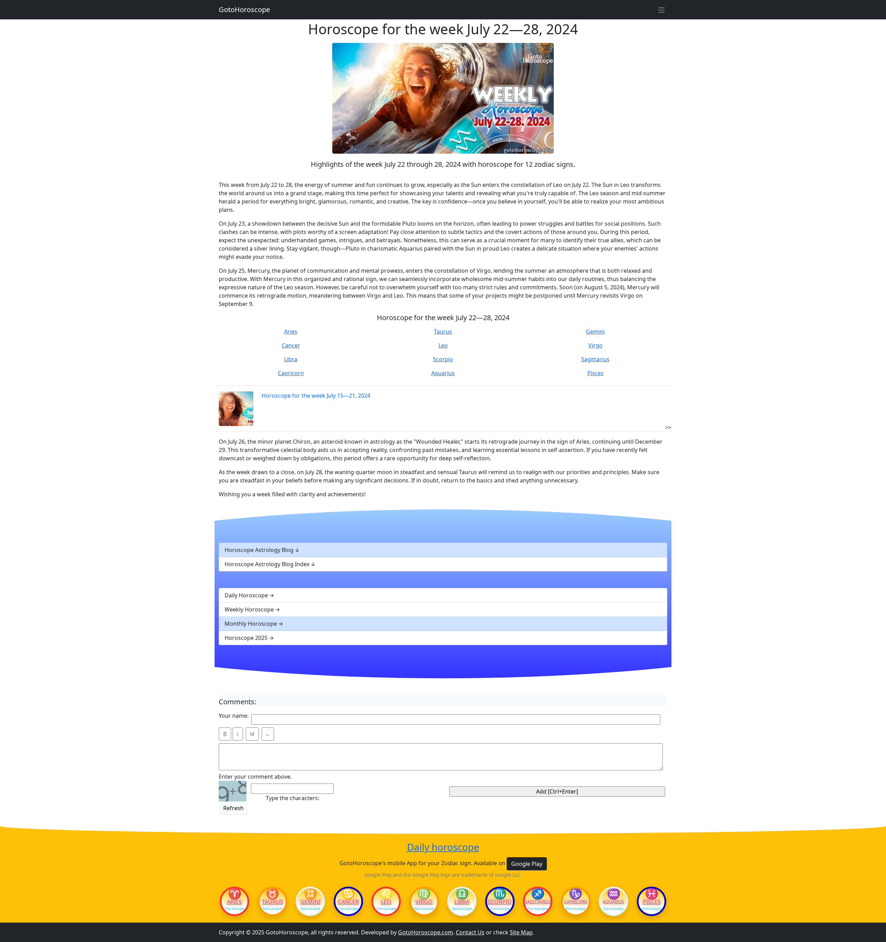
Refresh (233, 808)
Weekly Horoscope (249, 609)
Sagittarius (595, 359)
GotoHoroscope (244, 9)
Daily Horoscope (246, 595)
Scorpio (443, 359)
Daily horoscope (443, 847)
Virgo (595, 345)
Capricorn (291, 373)
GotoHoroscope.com (425, 932)
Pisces (595, 373)
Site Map (521, 932)
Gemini (595, 331)
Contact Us (470, 932)
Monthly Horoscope (251, 623)
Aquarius (443, 373)
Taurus (443, 331)
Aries (290, 331)
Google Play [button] (526, 864)
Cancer (291, 345)
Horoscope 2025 (246, 638)
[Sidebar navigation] (661, 10)
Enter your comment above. (255, 776)
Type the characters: (292, 798)
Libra (290, 359)
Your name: (233, 715)
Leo (443, 345)
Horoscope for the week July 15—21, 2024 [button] (316, 395)
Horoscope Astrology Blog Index (267, 564)
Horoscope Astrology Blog (259, 550)
